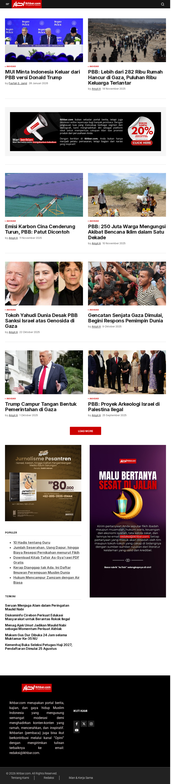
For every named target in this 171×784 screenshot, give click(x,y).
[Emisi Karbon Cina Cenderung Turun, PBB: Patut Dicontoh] (44, 195)
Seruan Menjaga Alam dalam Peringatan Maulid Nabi (37, 607)
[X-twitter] (84, 724)
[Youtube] (76, 730)
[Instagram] (91, 724)
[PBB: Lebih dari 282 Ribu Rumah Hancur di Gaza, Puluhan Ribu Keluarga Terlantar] (127, 40)
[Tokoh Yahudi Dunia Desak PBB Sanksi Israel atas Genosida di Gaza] (44, 283)
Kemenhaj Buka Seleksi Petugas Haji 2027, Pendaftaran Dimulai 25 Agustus (38, 646)
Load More (85, 431)
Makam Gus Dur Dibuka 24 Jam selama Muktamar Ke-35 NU (36, 637)
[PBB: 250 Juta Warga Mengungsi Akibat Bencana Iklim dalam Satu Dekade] (127, 195)
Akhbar (11, 66)
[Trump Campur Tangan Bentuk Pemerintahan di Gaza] (44, 372)
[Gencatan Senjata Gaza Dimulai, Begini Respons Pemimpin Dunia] (127, 283)
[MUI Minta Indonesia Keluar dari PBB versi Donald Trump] (44, 40)
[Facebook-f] (76, 724)
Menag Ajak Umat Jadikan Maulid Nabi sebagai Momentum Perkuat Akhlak (35, 627)
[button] (7, 4)
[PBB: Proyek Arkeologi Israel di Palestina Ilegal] (127, 372)
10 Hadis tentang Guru (31, 542)
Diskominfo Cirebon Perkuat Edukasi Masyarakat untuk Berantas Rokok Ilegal (37, 617)
